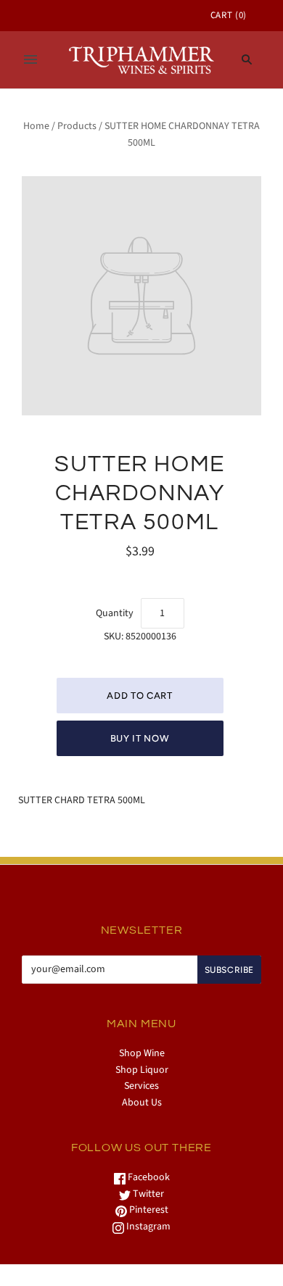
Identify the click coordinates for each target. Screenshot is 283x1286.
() (228, 15)
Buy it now (140, 738)
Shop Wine (142, 1053)
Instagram (147, 1226)
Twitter (147, 1194)
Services (141, 1086)
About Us (142, 1102)
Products (77, 126)
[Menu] (30, 59)
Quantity (115, 613)
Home (36, 126)
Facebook (148, 1177)
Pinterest (147, 1210)
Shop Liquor (141, 1070)
